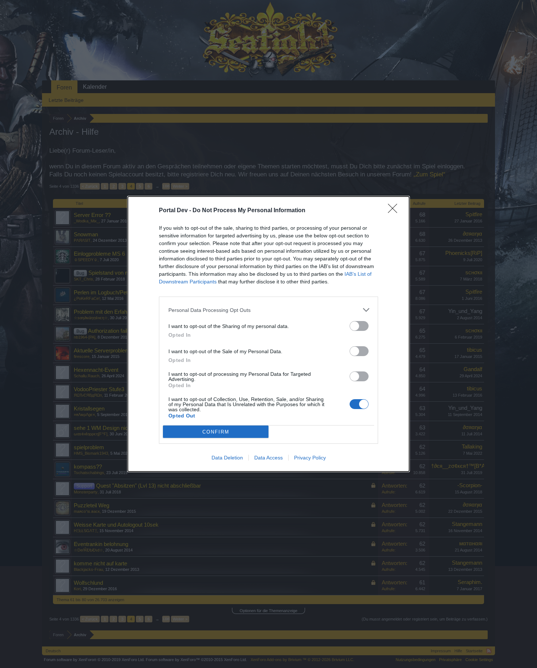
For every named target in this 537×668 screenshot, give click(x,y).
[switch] (359, 326)
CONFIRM (215, 432)
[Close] (395, 211)
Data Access (268, 458)
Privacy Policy (310, 458)
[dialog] (268, 334)
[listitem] (268, 310)
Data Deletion (227, 458)
